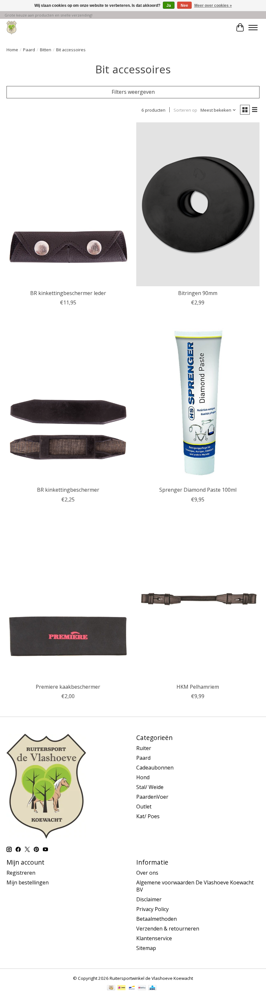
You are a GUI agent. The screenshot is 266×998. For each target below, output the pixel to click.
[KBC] (152, 988)
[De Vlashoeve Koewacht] (11, 27)
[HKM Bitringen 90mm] (198, 204)
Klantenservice (154, 938)
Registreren (20, 872)
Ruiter (143, 748)
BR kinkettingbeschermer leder (68, 293)
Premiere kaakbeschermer (68, 686)
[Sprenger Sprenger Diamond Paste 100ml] (198, 401)
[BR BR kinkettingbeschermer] (68, 401)
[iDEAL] (121, 988)
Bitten (45, 50)
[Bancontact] (132, 988)
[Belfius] (142, 988)
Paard (29, 50)
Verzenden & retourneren (167, 928)
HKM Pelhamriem (197, 686)
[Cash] (111, 988)
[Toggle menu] (253, 27)
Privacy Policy (152, 909)
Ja (168, 5)
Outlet (143, 806)
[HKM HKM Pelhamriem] (198, 598)
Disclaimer (149, 899)
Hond (143, 777)
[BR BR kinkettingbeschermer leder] (68, 204)
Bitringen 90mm (197, 293)
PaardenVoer (152, 796)
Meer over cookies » (213, 5)
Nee (184, 5)
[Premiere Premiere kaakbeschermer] (68, 598)
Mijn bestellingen (27, 882)
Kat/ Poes (148, 816)
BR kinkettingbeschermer (68, 489)
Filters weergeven (133, 91)
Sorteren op (185, 110)
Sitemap (146, 948)
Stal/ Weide (149, 787)
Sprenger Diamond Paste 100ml (197, 489)
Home (12, 50)
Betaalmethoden (156, 918)
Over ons (147, 872)
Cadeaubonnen (155, 767)
